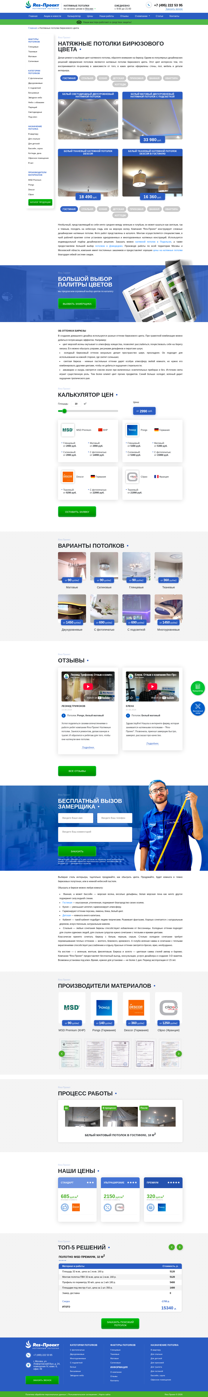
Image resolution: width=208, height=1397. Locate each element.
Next (179, 1054)
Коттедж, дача (34, 153)
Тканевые (32, 51)
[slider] (64, 411)
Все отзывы (77, 771)
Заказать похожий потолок (120, 1324)
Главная (33, 16)
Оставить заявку (77, 511)
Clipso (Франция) (169, 1030)
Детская (67, 915)
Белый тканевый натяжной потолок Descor (88, 152)
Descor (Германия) (136, 1030)
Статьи (159, 16)
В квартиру (33, 134)
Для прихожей (157, 1363)
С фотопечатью (35, 78)
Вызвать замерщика (77, 303)
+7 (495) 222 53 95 (42, 1355)
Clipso (31, 194)
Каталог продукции (40, 202)
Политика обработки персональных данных (45, 1394)
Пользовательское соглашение (82, 1394)
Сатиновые (33, 61)
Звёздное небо (35, 97)
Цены (90, 16)
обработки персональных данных (91, 861)
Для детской (34, 143)
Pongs (31, 185)
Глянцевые (33, 47)
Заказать (77, 851)
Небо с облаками (36, 102)
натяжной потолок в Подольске (153, 242)
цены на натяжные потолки (168, 250)
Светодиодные (35, 112)
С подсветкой (34, 88)
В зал (30, 163)
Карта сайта (104, 1394)
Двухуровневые (35, 83)
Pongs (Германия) (104, 1030)
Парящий (32, 107)
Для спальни (34, 139)
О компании (141, 16)
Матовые (32, 56)
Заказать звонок (174, 9)
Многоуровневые (168, 629)
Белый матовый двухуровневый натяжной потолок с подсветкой (152, 95)
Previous (62, 1054)
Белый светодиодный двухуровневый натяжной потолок (88, 95)
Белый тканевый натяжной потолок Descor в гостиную (152, 152)
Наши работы (106, 16)
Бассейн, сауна (35, 148)
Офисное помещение (38, 158)
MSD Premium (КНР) (72, 1030)
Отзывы (124, 16)
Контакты (174, 16)
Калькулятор (74, 16)
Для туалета (156, 1367)
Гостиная (67, 902)
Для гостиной (157, 1371)
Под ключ (32, 117)
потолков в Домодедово (109, 246)
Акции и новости (52, 16)
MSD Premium (34, 180)
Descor (31, 189)
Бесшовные (33, 93)
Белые (73, 1367)
